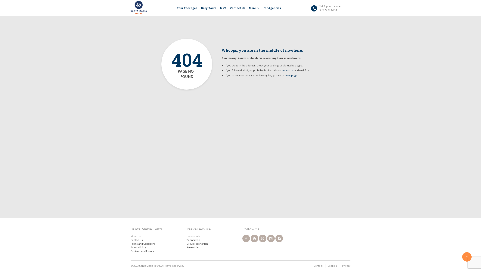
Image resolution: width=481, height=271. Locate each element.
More (252, 8)
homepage (291, 75)
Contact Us (237, 8)
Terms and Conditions (143, 243)
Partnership (193, 240)
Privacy (346, 265)
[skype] (279, 238)
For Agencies (272, 8)
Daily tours (208, 8)
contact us (288, 70)
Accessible (193, 247)
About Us (136, 236)
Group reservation (197, 243)
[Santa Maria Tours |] (139, 7)
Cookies (332, 265)
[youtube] (254, 238)
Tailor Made (193, 236)
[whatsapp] (262, 238)
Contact (318, 265)
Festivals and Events (142, 251)
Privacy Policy (138, 247)
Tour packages (187, 8)
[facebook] (246, 238)
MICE (223, 8)
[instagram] (271, 238)
